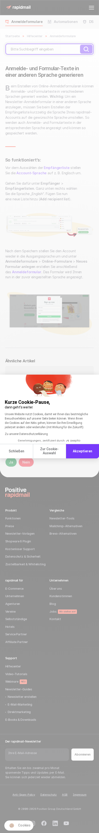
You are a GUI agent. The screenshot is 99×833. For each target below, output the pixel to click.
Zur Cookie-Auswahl (49, 451)
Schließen (16, 451)
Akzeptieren (82, 451)
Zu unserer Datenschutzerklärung (26, 434)
